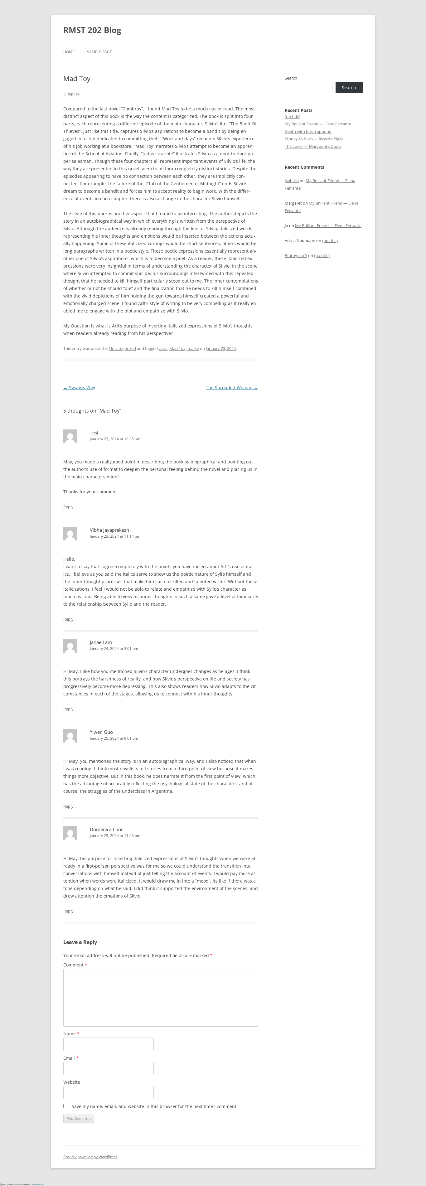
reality (193, 348)
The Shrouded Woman (232, 387)
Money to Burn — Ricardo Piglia (314, 139)
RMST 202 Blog (92, 30)
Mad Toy (177, 348)
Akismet (40, 1184)
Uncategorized (122, 348)
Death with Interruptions (308, 131)
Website (71, 1082)
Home (69, 52)
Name (71, 1034)
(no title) (292, 116)
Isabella (292, 180)
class (163, 348)
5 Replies (71, 94)
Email (71, 1058)
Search (291, 78)
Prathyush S (296, 255)
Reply (68, 507)
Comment (75, 965)
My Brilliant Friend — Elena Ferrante (318, 124)
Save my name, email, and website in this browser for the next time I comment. (155, 1106)
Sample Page (99, 52)
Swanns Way (79, 387)
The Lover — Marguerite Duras (313, 146)
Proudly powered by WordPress (90, 1156)
